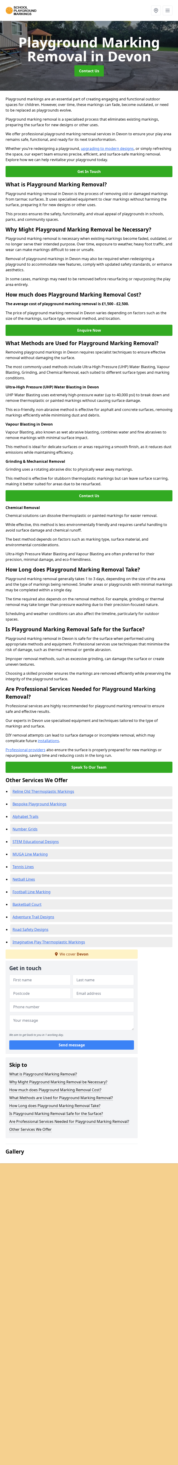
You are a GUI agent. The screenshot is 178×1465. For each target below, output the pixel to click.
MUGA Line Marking (30, 854)
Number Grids (25, 829)
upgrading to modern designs (107, 148)
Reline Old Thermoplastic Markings (43, 791)
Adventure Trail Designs (33, 916)
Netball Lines (24, 879)
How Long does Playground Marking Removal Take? (54, 1105)
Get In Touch (89, 171)
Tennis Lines (23, 866)
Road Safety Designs (30, 929)
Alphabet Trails (25, 816)
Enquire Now (89, 330)
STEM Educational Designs (36, 841)
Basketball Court (27, 904)
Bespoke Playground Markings (40, 804)
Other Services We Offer (30, 1129)
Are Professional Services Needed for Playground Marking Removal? (69, 1121)
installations (48, 740)
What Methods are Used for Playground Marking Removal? (61, 1097)
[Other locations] (156, 10)
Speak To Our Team (89, 767)
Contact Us (89, 70)
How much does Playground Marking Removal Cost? (55, 1089)
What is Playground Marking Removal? (43, 1074)
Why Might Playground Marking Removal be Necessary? (58, 1082)
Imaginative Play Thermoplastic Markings (49, 942)
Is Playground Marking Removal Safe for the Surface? (56, 1113)
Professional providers (25, 749)
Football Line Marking (32, 891)
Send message (72, 1045)
